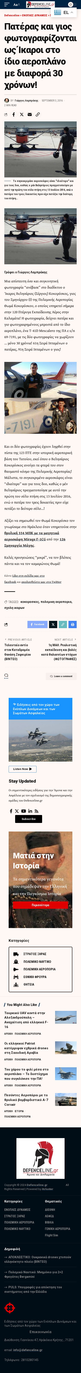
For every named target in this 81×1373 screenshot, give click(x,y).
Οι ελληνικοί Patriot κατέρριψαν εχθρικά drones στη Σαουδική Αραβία (26, 1048)
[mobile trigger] (8, 5)
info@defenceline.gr (28, 1350)
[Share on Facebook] (13, 114)
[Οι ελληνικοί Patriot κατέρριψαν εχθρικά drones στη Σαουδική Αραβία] (66, 1047)
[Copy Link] (37, 114)
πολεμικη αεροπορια (56, 601)
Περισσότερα (40, 905)
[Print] (72, 624)
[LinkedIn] (30, 811)
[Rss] (36, 811)
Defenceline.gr (37, 1185)
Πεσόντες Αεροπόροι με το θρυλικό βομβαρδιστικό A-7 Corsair (26, 1100)
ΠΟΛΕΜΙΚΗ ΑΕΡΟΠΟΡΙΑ (28, 1033)
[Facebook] (11, 811)
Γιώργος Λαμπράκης (26, 100)
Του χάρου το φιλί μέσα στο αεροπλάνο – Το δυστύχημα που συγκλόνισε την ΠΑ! (26, 1074)
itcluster (47, 1189)
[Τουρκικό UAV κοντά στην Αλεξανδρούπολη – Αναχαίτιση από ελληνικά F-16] (66, 1017)
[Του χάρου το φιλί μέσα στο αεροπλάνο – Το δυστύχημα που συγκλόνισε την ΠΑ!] (66, 1073)
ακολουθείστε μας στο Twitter (41, 582)
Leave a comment (63, 676)
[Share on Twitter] (21, 114)
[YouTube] (23, 811)
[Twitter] (17, 811)
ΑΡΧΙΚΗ (8, 1033)
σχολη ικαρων (14, 607)
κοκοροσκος (30, 601)
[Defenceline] (40, 4)
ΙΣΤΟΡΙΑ (19, 1111)
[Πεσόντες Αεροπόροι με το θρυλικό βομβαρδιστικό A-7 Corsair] (66, 1099)
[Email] (29, 114)
